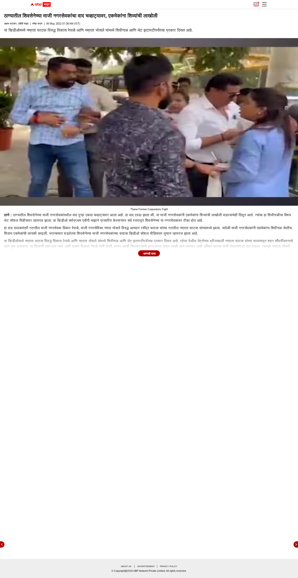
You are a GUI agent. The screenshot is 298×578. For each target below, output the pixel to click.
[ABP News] (296, 544)
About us (126, 566)
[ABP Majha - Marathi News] (40, 4)
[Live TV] (256, 3)
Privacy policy (168, 566)
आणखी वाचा (149, 253)
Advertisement (146, 566)
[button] (264, 4)
